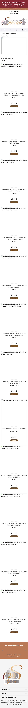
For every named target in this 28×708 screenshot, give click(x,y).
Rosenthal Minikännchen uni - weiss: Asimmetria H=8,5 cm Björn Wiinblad (14, 94)
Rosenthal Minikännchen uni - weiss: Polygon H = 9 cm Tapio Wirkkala (14, 476)
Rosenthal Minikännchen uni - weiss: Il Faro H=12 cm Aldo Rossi (14, 382)
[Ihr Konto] (16, 30)
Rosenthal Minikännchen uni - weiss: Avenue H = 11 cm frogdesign (14, 142)
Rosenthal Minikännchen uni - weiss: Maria (14, 428)
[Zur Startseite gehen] (14, 21)
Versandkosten (5, 702)
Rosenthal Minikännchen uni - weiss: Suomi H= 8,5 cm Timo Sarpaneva (14, 572)
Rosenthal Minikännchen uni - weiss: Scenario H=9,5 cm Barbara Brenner (14, 524)
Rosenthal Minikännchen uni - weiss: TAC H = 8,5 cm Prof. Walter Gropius (14, 620)
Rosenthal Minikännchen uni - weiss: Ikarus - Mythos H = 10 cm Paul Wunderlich (14, 334)
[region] (14, 4)
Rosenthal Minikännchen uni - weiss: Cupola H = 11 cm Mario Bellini (14, 190)
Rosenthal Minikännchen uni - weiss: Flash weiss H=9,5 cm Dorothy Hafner (14, 238)
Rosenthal (4, 36)
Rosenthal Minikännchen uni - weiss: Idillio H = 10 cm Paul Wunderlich (14, 286)
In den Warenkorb (14, 106)
